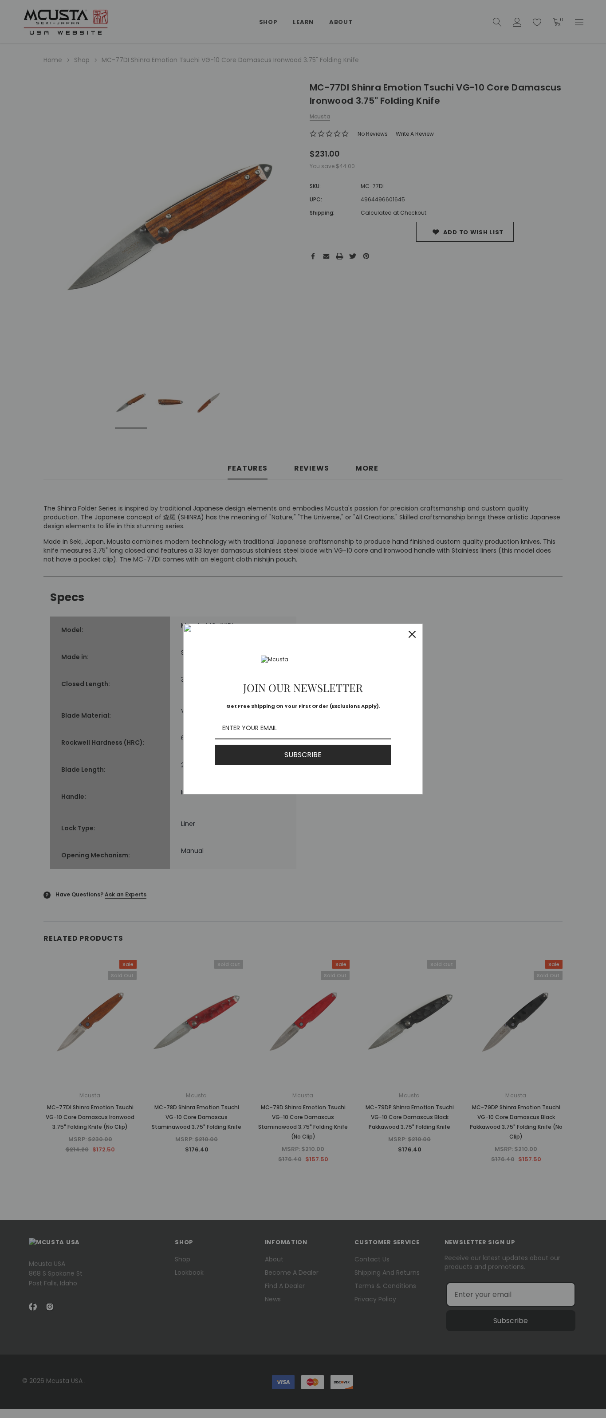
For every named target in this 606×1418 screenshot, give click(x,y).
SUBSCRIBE (303, 755)
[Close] (412, 634)
